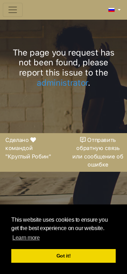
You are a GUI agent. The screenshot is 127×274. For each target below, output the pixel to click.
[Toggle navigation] (13, 10)
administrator (62, 83)
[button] (114, 10)
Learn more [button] (26, 238)
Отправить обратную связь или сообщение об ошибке (97, 152)
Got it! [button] (63, 256)
